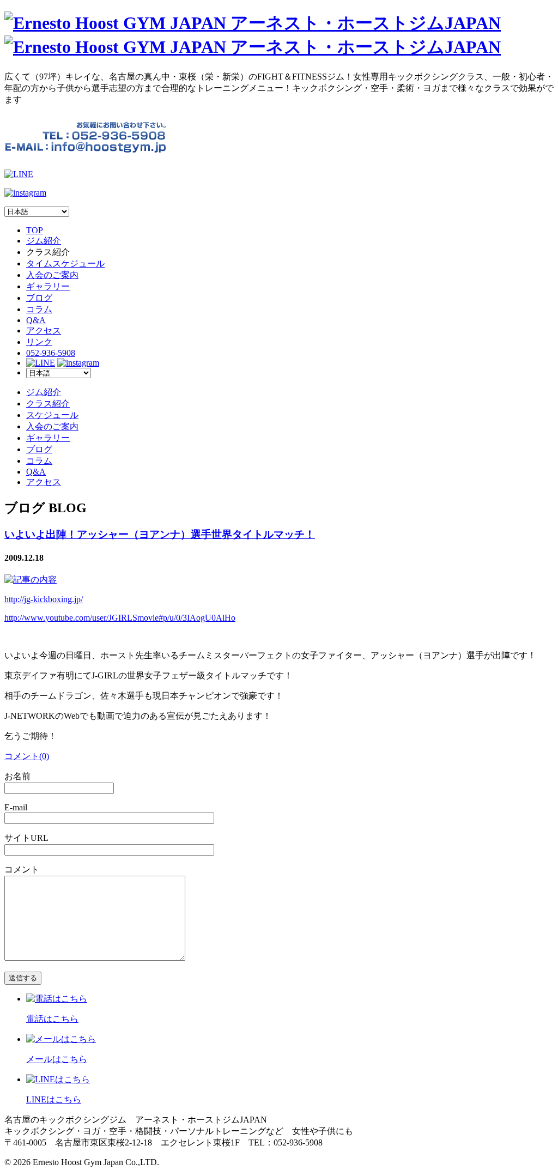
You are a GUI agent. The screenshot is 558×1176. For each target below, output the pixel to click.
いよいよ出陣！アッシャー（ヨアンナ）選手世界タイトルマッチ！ (159, 534)
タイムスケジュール (65, 263)
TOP (34, 230)
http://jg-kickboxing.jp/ (43, 599)
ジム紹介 (43, 240)
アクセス (43, 330)
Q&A (36, 320)
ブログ (39, 297)
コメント (21, 869)
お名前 (17, 776)
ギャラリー (48, 286)
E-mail (15, 807)
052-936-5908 (50, 352)
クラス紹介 (48, 403)
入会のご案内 (52, 275)
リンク (39, 342)
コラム (39, 309)
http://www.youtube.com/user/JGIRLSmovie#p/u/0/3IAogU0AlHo (119, 617)
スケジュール (52, 415)
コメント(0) (26, 756)
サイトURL (26, 837)
